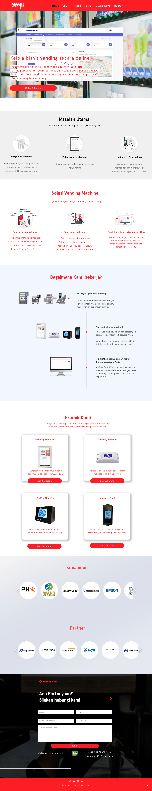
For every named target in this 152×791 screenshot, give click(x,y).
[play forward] (134, 590)
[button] (28, 590)
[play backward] (17, 590)
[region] (37, 309)
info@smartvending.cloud (50, 753)
